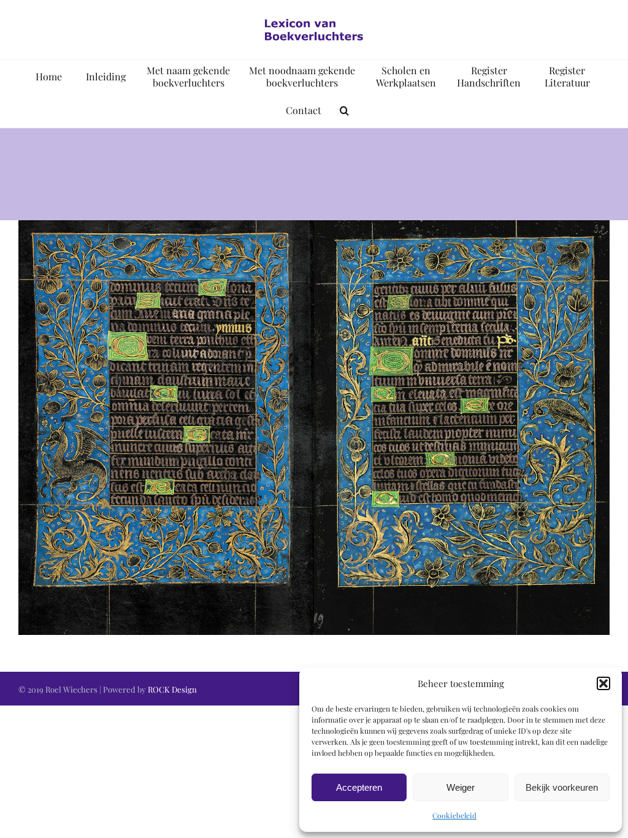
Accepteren (359, 787)
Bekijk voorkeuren (562, 787)
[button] (603, 683)
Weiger (460, 787)
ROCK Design (172, 689)
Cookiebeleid (454, 815)
